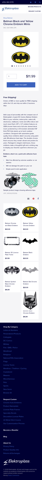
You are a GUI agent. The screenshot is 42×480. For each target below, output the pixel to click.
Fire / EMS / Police (10, 348)
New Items (7, 389)
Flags (5, 361)
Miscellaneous (9, 379)
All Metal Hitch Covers (12, 420)
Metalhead (7, 351)
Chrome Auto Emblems (12, 403)
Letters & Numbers (10, 330)
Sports (5, 386)
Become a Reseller (10, 430)
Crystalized (7, 372)
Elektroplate (10, 9)
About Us (7, 443)
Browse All (7, 393)
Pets (5, 382)
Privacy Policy (8, 446)
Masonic (6, 375)
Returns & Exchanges (11, 453)
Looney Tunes (8, 365)
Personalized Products (12, 334)
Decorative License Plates (13, 416)
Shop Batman (8, 18)
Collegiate (7, 337)
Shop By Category (10, 327)
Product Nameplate (10, 406)
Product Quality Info (11, 450)
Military (6, 344)
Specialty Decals (9, 413)
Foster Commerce (13, 475)
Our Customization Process (14, 423)
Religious (7, 354)
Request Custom (35, 11)
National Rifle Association (13, 358)
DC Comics (7, 341)
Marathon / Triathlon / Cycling (14, 368)
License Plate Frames (11, 409)
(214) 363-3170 (8, 2)
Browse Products (34, 7)
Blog (5, 437)
